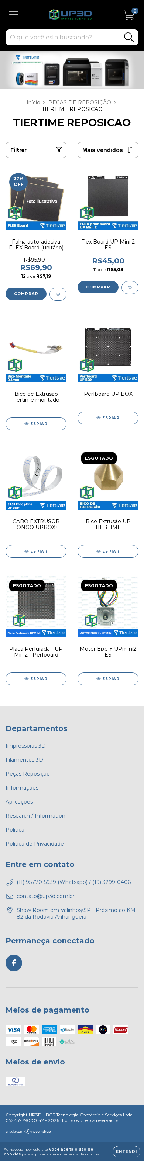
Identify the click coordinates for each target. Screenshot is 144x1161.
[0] (129, 16)
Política (15, 829)
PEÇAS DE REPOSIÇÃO (79, 102)
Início (33, 102)
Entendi (126, 1151)
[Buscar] (129, 37)
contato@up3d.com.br (46, 896)
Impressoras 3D (26, 745)
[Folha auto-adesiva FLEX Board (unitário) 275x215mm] (57, 294)
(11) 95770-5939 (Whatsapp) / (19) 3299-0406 (74, 882)
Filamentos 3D (24, 759)
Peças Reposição (28, 773)
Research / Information (35, 815)
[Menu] (14, 15)
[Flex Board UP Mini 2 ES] (129, 287)
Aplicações (19, 801)
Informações (22, 787)
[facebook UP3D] (14, 963)
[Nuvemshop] (29, 1132)
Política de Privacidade (35, 843)
